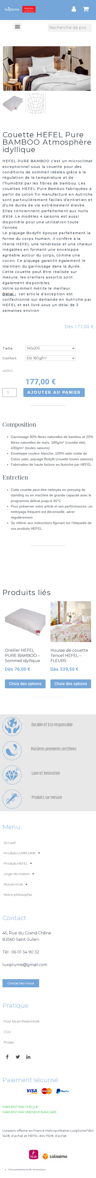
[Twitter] (17, 1057)
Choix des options (25, 683)
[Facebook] (7, 1057)
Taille (7, 348)
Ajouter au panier (54, 392)
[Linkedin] (28, 1057)
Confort (9, 358)
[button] (17, 27)
